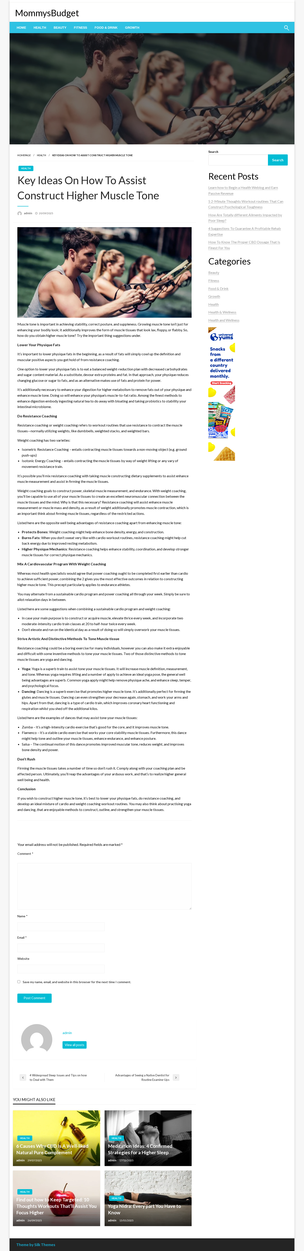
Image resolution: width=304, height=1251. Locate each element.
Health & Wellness (222, 312)
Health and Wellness (223, 320)
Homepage (24, 155)
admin (28, 213)
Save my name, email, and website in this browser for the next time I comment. (77, 982)
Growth (132, 27)
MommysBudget (47, 13)
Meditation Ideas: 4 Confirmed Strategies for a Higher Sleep (140, 1149)
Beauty (60, 27)
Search (213, 152)
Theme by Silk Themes (35, 1244)
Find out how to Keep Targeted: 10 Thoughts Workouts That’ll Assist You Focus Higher (56, 1206)
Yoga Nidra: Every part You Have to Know (144, 1209)
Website (23, 958)
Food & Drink (106, 27)
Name (22, 916)
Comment (25, 853)
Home (21, 27)
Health (40, 27)
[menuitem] (21, 27)
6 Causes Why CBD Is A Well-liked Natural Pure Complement (52, 1149)
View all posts (74, 1045)
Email (22, 937)
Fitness (80, 27)
